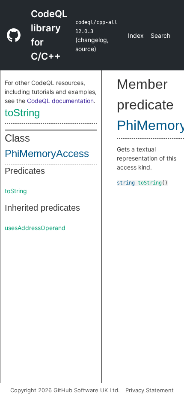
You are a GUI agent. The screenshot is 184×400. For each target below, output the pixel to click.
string (126, 183)
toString (22, 112)
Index (136, 35)
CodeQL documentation (60, 100)
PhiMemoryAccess (47, 153)
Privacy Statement (149, 390)
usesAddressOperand (35, 227)
